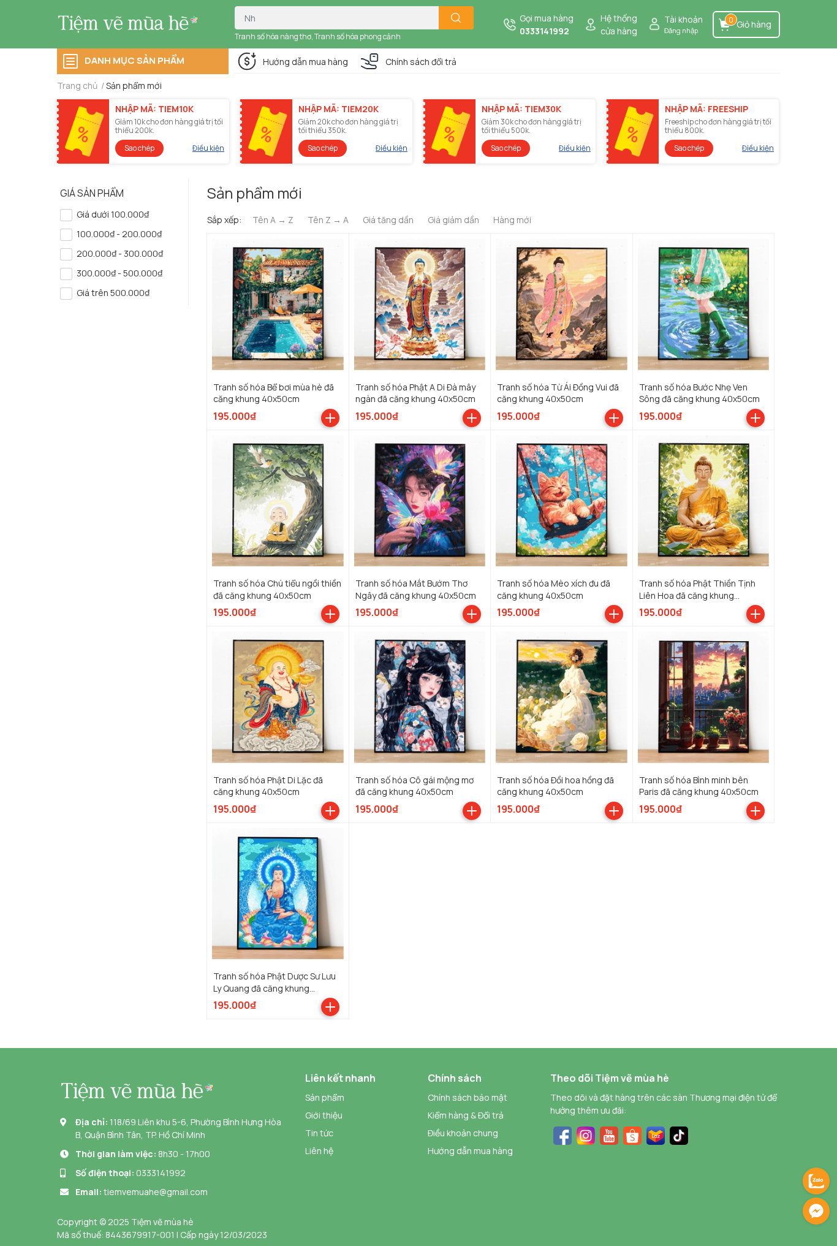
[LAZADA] (655, 1134)
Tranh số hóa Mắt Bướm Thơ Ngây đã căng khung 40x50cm (415, 589)
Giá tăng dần (388, 220)
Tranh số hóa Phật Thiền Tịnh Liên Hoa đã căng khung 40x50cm (697, 595)
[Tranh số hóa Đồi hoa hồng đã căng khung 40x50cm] (561, 697)
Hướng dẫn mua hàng (305, 61)
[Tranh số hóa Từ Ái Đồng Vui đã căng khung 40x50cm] (561, 304)
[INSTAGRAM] (586, 1134)
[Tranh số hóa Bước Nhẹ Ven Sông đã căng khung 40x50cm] (704, 304)
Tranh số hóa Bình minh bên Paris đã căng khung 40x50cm (699, 786)
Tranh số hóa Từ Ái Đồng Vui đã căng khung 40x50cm (558, 393)
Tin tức (319, 1133)
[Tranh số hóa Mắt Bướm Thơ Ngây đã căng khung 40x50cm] (420, 501)
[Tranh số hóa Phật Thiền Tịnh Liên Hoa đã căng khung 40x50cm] (704, 501)
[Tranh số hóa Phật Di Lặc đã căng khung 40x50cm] (278, 697)
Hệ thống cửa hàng (618, 24)
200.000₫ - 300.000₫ (120, 253)
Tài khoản (683, 19)
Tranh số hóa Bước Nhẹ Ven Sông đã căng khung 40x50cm (699, 393)
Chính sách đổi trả (420, 61)
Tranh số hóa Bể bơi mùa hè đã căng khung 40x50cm (273, 393)
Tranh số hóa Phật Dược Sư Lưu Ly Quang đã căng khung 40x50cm (274, 988)
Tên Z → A (328, 220)
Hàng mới (512, 220)
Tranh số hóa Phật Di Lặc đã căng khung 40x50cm (268, 786)
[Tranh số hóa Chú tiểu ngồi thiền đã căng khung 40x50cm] (278, 501)
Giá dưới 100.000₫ (113, 214)
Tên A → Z (273, 220)
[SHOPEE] (632, 1134)
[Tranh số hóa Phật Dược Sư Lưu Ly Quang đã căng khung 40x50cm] (278, 894)
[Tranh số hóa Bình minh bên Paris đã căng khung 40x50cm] (704, 697)
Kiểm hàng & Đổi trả (466, 1115)
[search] (456, 17)
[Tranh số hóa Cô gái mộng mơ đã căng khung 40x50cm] (420, 697)
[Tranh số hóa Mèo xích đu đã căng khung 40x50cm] (561, 501)
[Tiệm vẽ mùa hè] (133, 24)
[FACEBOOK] (562, 1134)
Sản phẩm (324, 1097)
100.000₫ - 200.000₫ (119, 234)
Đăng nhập (681, 30)
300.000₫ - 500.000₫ (119, 273)
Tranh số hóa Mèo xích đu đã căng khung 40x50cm (553, 589)
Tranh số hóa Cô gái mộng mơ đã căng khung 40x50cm (414, 786)
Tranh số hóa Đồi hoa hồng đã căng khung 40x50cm (555, 786)
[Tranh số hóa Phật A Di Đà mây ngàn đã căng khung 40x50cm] (420, 304)
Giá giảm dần (453, 220)
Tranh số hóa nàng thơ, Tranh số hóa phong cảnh (318, 36)
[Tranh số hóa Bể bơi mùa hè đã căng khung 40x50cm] (278, 304)
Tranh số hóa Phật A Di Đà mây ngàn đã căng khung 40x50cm (415, 393)
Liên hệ (319, 1151)
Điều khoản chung (463, 1133)
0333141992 (544, 31)
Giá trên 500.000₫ (113, 292)
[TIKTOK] (679, 1134)
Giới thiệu (324, 1115)
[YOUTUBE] (609, 1134)
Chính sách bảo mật (467, 1097)
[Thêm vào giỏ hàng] (330, 418)
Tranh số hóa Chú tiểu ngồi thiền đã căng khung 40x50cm (277, 589)
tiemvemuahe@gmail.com (156, 1192)
